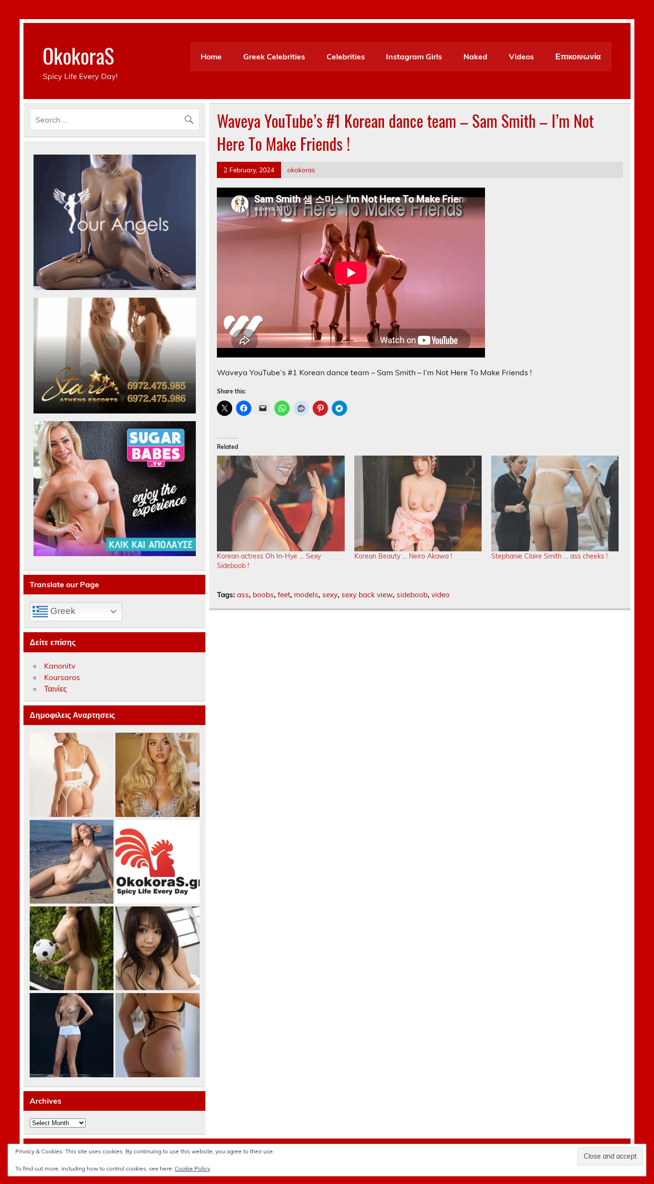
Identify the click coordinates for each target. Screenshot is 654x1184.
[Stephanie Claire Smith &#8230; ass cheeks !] (555, 503)
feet (284, 594)
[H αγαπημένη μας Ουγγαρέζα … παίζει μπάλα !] (71, 948)
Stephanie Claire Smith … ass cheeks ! (549, 556)
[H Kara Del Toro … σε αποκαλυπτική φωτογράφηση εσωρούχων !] (71, 775)
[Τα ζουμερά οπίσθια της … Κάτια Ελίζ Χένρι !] (157, 1035)
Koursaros (62, 677)
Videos (521, 56)
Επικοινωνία (578, 56)
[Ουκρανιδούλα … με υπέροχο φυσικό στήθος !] (71, 862)
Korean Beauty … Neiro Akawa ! (403, 556)
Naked (475, 56)
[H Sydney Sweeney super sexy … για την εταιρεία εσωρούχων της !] (157, 775)
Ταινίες (55, 688)
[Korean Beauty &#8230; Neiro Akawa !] (418, 503)
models (306, 594)
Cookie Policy (192, 1168)
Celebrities (346, 56)
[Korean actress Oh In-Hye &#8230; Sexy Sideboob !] (280, 503)
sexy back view (367, 594)
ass (243, 594)
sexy (330, 594)
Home (211, 56)
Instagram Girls (414, 56)
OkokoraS (78, 55)
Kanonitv (60, 665)
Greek (62, 611)
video (440, 594)
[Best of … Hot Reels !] (157, 862)
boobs (263, 594)
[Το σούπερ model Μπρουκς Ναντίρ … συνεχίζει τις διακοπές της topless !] (71, 1035)
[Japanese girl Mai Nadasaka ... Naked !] (157, 948)
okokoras (301, 170)
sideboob (412, 594)
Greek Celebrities (274, 56)
